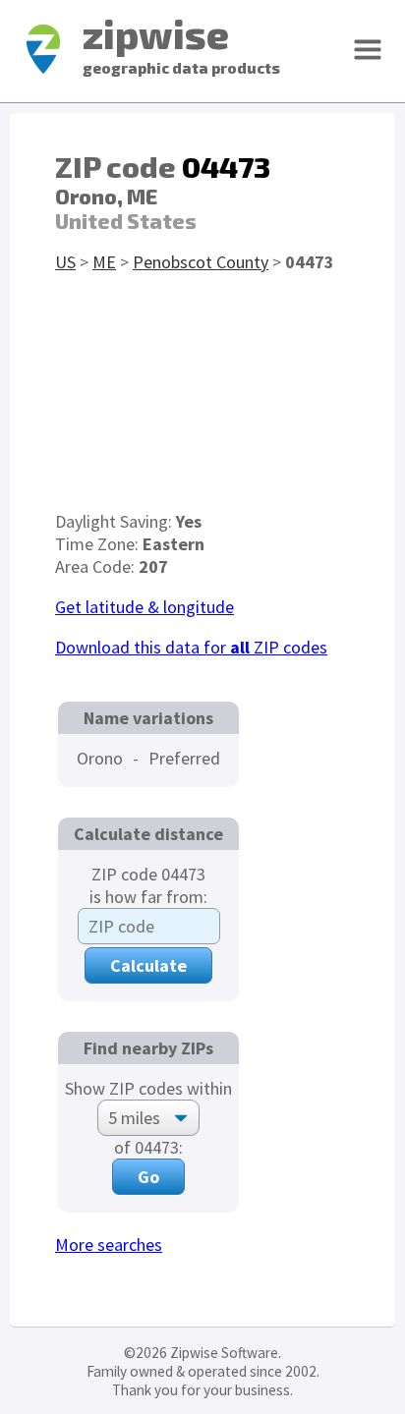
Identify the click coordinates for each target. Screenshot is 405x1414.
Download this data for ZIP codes (191, 647)
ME (104, 262)
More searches (108, 1244)
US (65, 262)
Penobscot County (200, 262)
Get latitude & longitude (144, 606)
